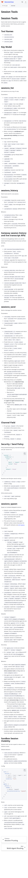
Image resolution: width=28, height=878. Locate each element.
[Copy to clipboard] (24, 453)
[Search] (22, 2)
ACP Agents (21, 525)
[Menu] (26, 2)
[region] (14, 464)
